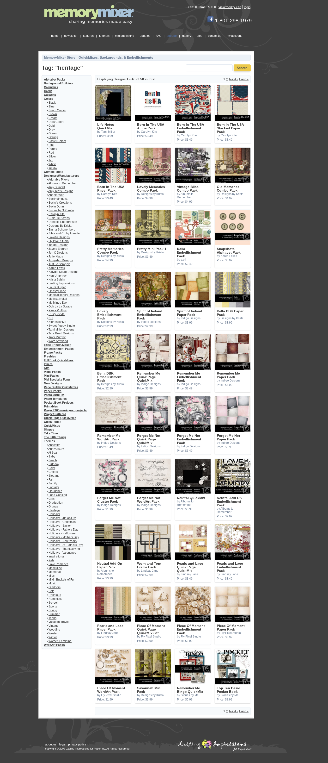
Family (53, 483)
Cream (53, 118)
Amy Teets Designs (60, 191)
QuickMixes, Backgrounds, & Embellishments (116, 57)
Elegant (54, 475)
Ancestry (54, 445)
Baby (52, 456)
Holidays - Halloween (63, 533)
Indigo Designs (58, 245)
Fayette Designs (59, 237)
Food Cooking (58, 495)
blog (199, 36)
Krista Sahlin (57, 279)
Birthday (54, 464)
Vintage (54, 625)
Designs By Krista (60, 225)
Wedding (54, 629)
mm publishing (124, 36)
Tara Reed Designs (61, 333)
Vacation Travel (59, 622)
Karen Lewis (57, 268)
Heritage (54, 510)
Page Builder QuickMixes (61, 387)
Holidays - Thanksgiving (64, 548)
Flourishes (55, 491)
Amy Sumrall (56, 187)
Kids (51, 560)
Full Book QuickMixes (58, 360)
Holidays (54, 514)
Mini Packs (51, 375)
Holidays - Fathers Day (63, 529)
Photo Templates (55, 398)
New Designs (53, 383)
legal (62, 744)
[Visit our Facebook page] (210, 21)
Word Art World (58, 341)
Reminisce (55, 598)
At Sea (52, 452)
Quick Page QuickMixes (60, 418)
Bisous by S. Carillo (61, 210)
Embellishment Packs (59, 348)
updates (145, 36)
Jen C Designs (58, 252)
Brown (53, 114)
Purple (53, 148)
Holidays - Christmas (62, 522)
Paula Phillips (58, 310)
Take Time (51, 433)
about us (50, 744)
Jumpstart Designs (61, 260)
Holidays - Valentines (62, 552)
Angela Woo (56, 195)
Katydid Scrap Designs (63, 272)
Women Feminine (60, 641)
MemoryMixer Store (59, 57)
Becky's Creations (60, 202)
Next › (233, 79)
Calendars (51, 87)
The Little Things (55, 437)
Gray (52, 129)
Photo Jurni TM (54, 395)
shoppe (172, 36)
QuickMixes (52, 425)
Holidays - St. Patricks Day (66, 545)
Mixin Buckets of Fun (62, 579)
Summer (54, 614)
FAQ (158, 36)
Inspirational (57, 556)
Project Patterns (55, 414)
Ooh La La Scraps (60, 306)
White (52, 164)
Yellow (53, 168)
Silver (52, 156)
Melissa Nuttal (58, 298)
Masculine (55, 568)
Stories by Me (57, 322)
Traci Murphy (57, 337)
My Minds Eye (58, 302)
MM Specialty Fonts (57, 379)
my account (234, 36)
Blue (52, 106)
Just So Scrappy (59, 264)
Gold (52, 125)
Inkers (48, 364)
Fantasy (54, 487)
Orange (53, 137)
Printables (51, 406)
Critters (53, 472)
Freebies (50, 356)
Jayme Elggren (58, 248)
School (53, 602)
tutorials (104, 36)
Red (51, 152)
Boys (52, 468)
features (88, 36)
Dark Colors (56, 122)
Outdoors (55, 587)
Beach (53, 460)
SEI (51, 318)
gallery (186, 36)
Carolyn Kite (57, 214)
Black (52, 102)
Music (52, 583)
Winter (53, 637)
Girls (52, 498)
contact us (214, 36)
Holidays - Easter (60, 525)
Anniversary (56, 448)
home (55, 36)
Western (54, 633)
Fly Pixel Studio (59, 241)
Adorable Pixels (58, 179)
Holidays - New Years (63, 541)
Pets (51, 591)
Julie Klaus (56, 256)
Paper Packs (52, 391)
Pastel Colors (57, 141)
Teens (52, 618)
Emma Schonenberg (62, 229)
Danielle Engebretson (63, 222)
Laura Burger (57, 287)
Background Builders (58, 83)
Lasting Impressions (62, 283)
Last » (244, 79)
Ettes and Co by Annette (64, 233)
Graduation (56, 502)
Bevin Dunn (56, 206)
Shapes (49, 429)
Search (242, 68)
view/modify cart (230, 7)
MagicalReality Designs (64, 295)
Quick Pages (52, 422)
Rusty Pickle (57, 314)
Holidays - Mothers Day (64, 537)
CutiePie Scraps (59, 218)
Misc (52, 575)
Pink (51, 145)
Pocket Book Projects (59, 402)
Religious (55, 595)
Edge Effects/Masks (57, 345)
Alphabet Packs (55, 79)
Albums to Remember (62, 183)
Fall (51, 479)
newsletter (71, 36)
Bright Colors (57, 110)
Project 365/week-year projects (65, 410)
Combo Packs (53, 172)
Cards (48, 91)
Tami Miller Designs (61, 329)
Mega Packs (52, 372)
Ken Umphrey (58, 275)
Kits (46, 368)
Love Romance (58, 564)
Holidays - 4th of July (62, 518)
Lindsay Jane (57, 291)
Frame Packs (53, 352)
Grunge (53, 506)
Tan (51, 160)
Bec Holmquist (58, 198)
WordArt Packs (54, 645)
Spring (53, 610)
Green (53, 133)
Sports (53, 606)
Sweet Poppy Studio (62, 325)
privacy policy (77, 744)
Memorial (55, 572)
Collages (50, 95)
